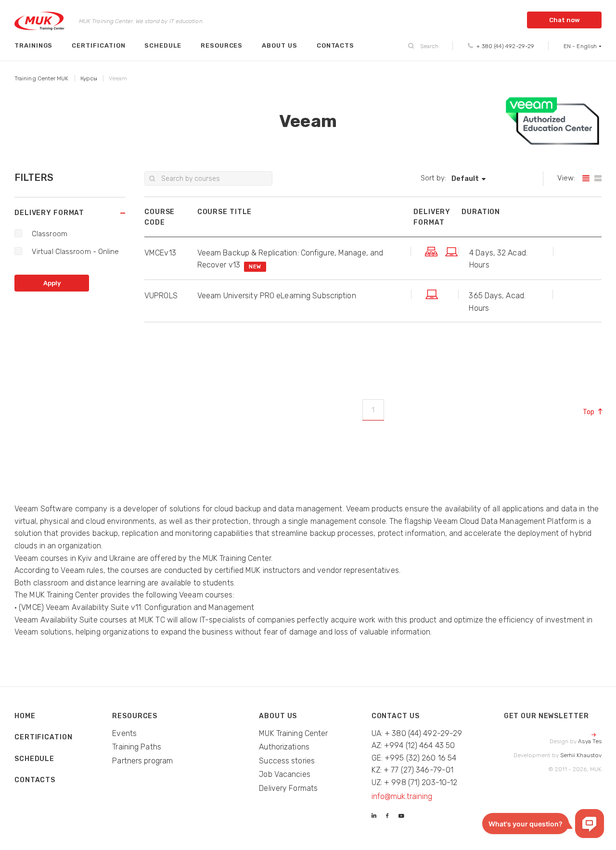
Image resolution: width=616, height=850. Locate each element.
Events (124, 733)
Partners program (142, 760)
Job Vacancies (284, 774)
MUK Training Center (293, 733)
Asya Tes (590, 741)
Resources (222, 45)
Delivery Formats (288, 788)
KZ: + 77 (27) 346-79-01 (413, 769)
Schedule (162, 45)
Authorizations (284, 746)
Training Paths (136, 746)
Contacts (335, 45)
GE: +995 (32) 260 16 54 (414, 757)
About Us (279, 45)
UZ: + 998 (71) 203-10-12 (415, 782)
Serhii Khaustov (581, 755)
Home (25, 716)
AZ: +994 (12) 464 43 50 (413, 745)
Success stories (287, 760)
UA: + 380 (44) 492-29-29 (417, 733)
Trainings (33, 45)
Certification (98, 45)
